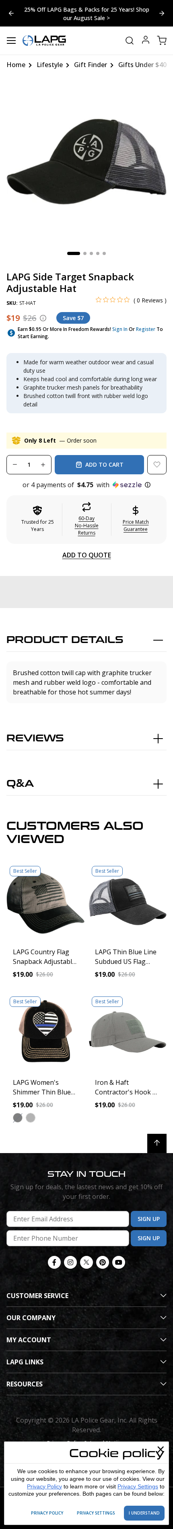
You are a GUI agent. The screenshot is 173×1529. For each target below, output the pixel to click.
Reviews (35, 738)
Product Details (65, 640)
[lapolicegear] (44, 41)
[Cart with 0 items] (162, 40)
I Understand (144, 1513)
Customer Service (37, 1295)
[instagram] (70, 1262)
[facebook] (54, 1262)
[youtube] (118, 1262)
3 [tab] (91, 253)
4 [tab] (97, 253)
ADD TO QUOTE (86, 555)
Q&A (20, 784)
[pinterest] (102, 1262)
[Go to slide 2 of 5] (11, 13)
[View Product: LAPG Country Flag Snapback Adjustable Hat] (45, 902)
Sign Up (149, 1219)
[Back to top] (157, 1143)
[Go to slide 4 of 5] (162, 13)
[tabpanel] (86, 162)
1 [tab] (73, 253)
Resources (24, 1384)
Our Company (31, 1317)
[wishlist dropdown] (157, 464)
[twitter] (86, 1262)
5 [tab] (104, 253)
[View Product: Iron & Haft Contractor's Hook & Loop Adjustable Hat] (128, 1032)
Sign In (120, 329)
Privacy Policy (44, 1486)
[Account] (145, 41)
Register (145, 329)
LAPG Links (24, 1362)
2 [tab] (84, 253)
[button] (86, 485)
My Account (28, 1339)
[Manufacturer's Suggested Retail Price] (43, 318)
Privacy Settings (137, 1486)
